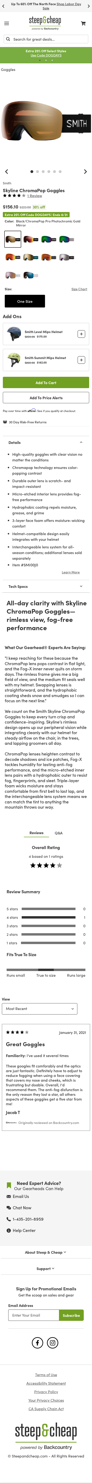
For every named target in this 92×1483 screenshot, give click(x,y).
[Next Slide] (88, 6)
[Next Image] (85, 171)
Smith (7, 183)
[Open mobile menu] (6, 23)
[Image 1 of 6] (32, 171)
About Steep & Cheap (44, 1252)
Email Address (20, 1305)
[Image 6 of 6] (60, 171)
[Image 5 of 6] (54, 171)
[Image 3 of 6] (43, 171)
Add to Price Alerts (46, 397)
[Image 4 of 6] (49, 171)
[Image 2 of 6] (37, 171)
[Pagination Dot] (40, 60)
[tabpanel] (46, 997)
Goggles (8, 69)
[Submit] (8, 39)
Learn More (71, 572)
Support (44, 1268)
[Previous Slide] (3, 6)
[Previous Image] (6, 171)
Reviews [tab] (36, 832)
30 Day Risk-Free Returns (27, 422)
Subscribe (71, 1315)
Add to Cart (46, 382)
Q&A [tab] (59, 832)
